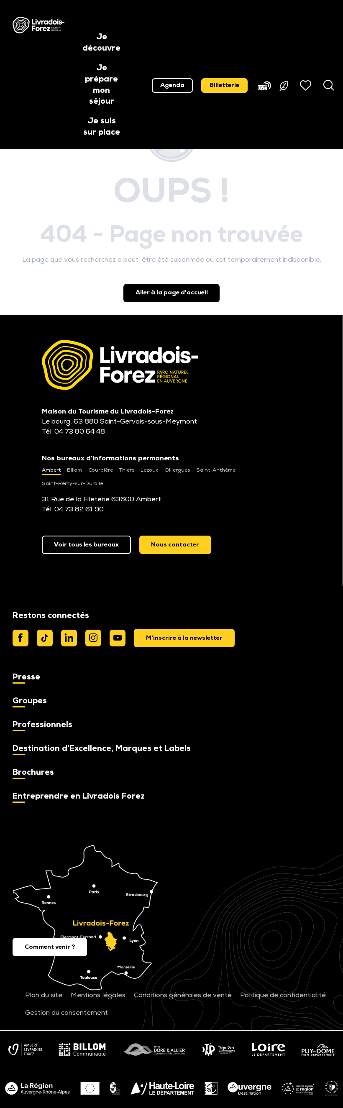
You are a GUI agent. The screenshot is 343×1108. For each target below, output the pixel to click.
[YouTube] (117, 638)
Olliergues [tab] (177, 470)
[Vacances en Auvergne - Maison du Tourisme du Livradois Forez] (38, 25)
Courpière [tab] (100, 470)
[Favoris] (307, 85)
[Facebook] (20, 638)
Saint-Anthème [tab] (215, 470)
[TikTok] (45, 638)
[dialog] (184, 638)
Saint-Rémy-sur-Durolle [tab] (72, 483)
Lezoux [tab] (149, 470)
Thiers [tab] (126, 470)
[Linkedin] (69, 638)
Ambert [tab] (51, 470)
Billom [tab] (74, 470)
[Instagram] (93, 638)
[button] (101, 43)
